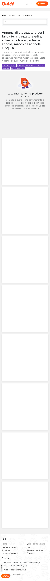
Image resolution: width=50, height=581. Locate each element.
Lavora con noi (18, 574)
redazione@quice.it (17, 570)
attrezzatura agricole (25, 65)
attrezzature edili (9, 65)
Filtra (6, 576)
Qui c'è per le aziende (36, 544)
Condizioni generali (35, 550)
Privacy (30, 553)
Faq (28, 547)
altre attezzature (17, 68)
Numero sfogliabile (10, 553)
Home (4, 544)
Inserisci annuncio (9, 547)
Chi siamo (6, 550)
